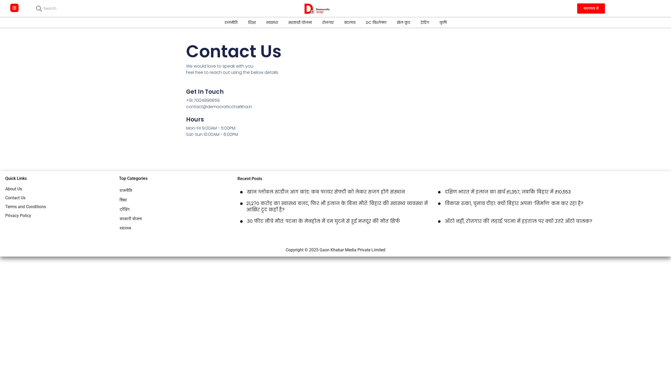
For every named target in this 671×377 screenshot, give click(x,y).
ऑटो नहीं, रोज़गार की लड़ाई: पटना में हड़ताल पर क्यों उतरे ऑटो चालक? (518, 221)
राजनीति (231, 22)
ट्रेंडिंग (425, 22)
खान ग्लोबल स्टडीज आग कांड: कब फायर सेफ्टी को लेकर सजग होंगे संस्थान (326, 192)
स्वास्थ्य (272, 22)
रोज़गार (328, 22)
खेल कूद (403, 22)
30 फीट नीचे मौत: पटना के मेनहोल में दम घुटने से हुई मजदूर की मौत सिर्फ (323, 221)
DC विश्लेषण (376, 22)
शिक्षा (252, 22)
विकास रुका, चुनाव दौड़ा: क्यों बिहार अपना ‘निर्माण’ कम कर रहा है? (514, 203)
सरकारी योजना (300, 22)
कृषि (443, 22)
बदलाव (349, 22)
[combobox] (73, 8)
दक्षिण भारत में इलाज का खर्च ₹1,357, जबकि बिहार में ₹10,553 (508, 192)
